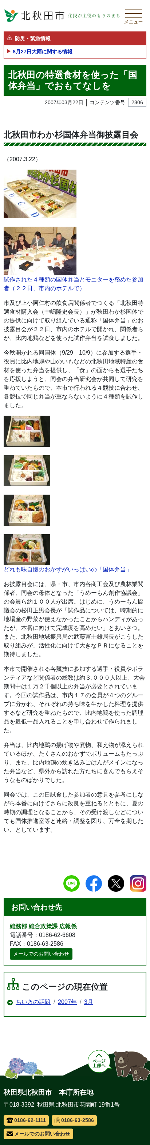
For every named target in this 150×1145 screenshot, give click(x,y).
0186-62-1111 (30, 1120)
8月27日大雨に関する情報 (42, 51)
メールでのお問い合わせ (41, 954)
